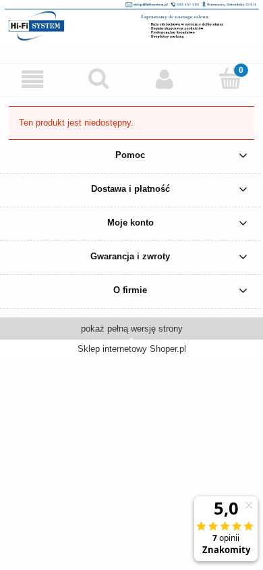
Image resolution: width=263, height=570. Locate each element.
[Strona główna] (131, 20)
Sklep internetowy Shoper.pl (132, 349)
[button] (33, 79)
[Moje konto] (165, 79)
